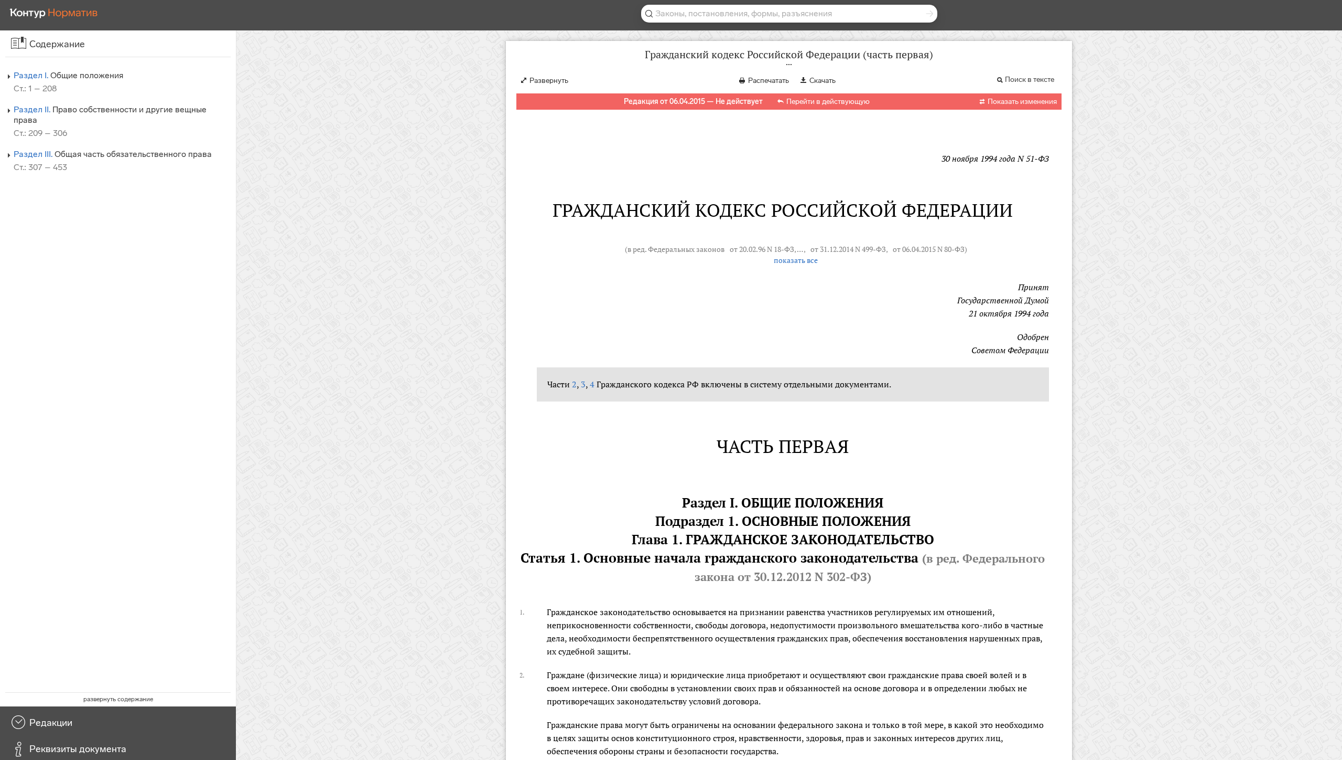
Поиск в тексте (1029, 79)
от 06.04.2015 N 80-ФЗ (929, 249)
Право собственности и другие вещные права (110, 114)
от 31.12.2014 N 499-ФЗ (848, 249)
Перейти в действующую (828, 101)
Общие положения (68, 75)
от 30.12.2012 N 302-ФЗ (802, 576)
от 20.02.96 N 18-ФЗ (762, 249)
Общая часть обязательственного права (113, 154)
